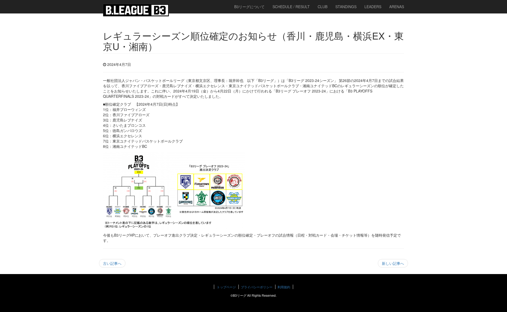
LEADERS (372, 6)
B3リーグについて (249, 6)
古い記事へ (112, 263)
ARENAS (396, 6)
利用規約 (284, 287)
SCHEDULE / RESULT (291, 6)
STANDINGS (345, 6)
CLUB (322, 6)
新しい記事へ (393, 263)
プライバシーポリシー (257, 287)
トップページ (226, 287)
